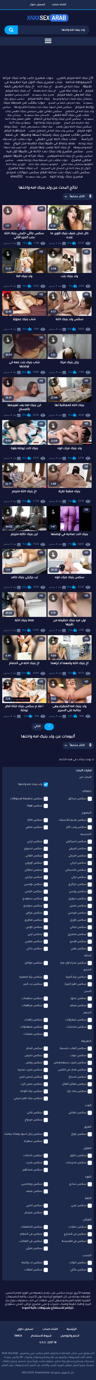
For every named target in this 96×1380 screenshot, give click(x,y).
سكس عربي (78, 1205)
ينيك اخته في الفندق (67, 86)
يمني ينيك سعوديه (36, 177)
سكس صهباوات (31, 1027)
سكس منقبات (32, 1034)
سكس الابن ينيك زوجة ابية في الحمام (57, 119)
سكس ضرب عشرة (30, 1070)
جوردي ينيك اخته (15, 164)
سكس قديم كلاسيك (72, 820)
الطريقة (86, 1041)
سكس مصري (77, 934)
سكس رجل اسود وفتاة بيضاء (23, 1134)
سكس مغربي (33, 941)
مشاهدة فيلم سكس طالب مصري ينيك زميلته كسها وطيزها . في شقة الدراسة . (48, 135)
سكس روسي (77, 891)
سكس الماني (33, 856)
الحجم (87, 970)
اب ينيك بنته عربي (70, 91)
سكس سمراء (33, 1141)
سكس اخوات (77, 1262)
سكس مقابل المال (74, 1084)
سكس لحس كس (30, 1077)
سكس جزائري (77, 884)
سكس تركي (78, 877)
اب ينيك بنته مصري (23, 168)
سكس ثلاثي (34, 1112)
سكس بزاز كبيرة (76, 977)
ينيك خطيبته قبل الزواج (76, 123)
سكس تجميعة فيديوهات (26, 798)
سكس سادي (77, 1184)
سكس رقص (34, 1062)
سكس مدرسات (76, 1162)
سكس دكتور (78, 1155)
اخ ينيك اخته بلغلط (44, 91)
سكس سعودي (32, 898)
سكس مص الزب (31, 1084)
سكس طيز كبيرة (75, 984)
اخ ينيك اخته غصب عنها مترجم (50, 147)
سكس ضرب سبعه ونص (70, 1062)
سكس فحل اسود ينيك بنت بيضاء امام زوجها (43, 107)
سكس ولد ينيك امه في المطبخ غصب (51, 131)
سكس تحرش (33, 1055)
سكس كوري (78, 920)
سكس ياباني (34, 948)
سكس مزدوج (33, 1120)
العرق (87, 1127)
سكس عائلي (78, 1270)
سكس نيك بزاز (76, 1091)
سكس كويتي (34, 927)
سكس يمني (78, 948)
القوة (88, 1177)
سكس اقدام (34, 1048)
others (86, 791)
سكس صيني (77, 906)
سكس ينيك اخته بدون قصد (74, 127)
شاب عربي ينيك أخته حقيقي (71, 115)
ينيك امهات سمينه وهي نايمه (37, 127)
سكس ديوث (78, 1055)
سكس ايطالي (33, 870)
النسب (86, 1255)
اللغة (88, 1198)
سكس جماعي (77, 1112)
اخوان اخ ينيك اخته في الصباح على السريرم (65, 168)
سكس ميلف (78, 1005)
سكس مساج (77, 1077)
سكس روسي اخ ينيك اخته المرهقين (70, 156)
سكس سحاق (77, 798)
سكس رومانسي (31, 1184)
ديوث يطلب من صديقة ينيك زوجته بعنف (42, 160)
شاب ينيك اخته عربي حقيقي (55, 139)
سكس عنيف (34, 1191)
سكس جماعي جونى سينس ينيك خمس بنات (33, 111)
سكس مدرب (34, 1162)
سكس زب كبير (32, 984)
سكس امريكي (77, 856)
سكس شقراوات (75, 1020)
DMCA (18, 1336)
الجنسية (86, 834)
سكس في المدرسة (74, 1241)
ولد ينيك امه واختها (30, 784)
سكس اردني (34, 841)
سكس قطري (33, 920)
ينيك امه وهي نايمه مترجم (74, 95)
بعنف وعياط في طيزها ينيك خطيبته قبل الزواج (44, 143)
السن (87, 991)
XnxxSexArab (42, 1373)
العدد (88, 1105)
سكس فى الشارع (75, 1234)
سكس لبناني (78, 927)
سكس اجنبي (34, 1205)
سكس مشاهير (32, 1170)
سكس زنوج (78, 1134)
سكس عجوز (78, 998)
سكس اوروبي (33, 863)
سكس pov (35, 820)
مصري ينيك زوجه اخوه (66, 177)
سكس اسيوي (33, 848)
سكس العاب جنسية (73, 1048)
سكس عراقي (34, 913)
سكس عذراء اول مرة (73, 963)
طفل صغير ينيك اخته (18, 119)
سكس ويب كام (76, 827)
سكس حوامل (33, 963)
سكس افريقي (77, 848)
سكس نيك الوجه (31, 1091)
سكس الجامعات (31, 1227)
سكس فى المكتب (30, 1241)
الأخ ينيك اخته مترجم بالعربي (74, 78)
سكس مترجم (33, 1212)
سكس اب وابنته (32, 1262)
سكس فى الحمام (31, 1234)
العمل (87, 1148)
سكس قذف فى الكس (72, 1070)
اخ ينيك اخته (45, 86)
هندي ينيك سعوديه (43, 95)
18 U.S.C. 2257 (48, 1342)
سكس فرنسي (77, 913)
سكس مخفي (33, 827)
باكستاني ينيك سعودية (36, 115)
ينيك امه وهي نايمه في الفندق (64, 103)
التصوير (86, 813)
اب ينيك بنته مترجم (18, 91)
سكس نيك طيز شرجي (28, 1098)
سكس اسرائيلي (76, 841)
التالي (37, 726)
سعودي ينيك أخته (20, 123)
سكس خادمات (32, 1155)
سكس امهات (33, 1270)
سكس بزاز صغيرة (30, 977)
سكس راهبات (33, 1020)
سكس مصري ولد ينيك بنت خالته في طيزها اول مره (44, 152)
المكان (87, 1220)
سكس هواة (34, 806)
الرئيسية (72, 1329)
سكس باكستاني (75, 870)
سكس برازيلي (33, 877)
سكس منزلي (34, 1248)
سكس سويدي (32, 906)
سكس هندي (78, 941)
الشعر (87, 1012)
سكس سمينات (32, 998)
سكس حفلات (77, 1227)
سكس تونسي (33, 884)
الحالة (87, 955)
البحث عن (85, 777)
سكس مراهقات (32, 1005)
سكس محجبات (76, 1027)
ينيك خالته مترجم (39, 99)
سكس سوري (77, 898)
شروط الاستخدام (41, 1336)
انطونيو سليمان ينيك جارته (43, 164)
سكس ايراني (78, 863)
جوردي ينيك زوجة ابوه (47, 123)
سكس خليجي (33, 891)
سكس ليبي (35, 934)
